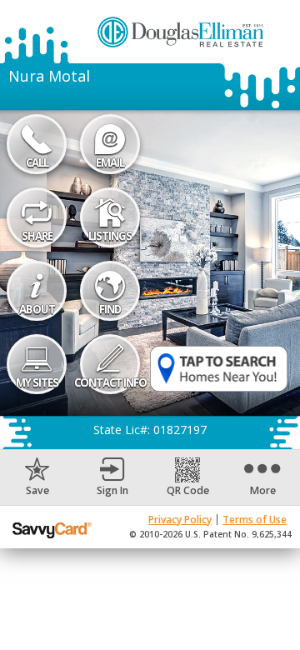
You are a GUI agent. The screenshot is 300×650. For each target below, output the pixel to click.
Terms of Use (254, 519)
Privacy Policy (180, 519)
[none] (37, 478)
